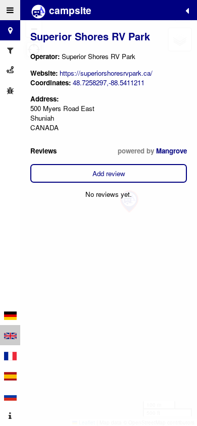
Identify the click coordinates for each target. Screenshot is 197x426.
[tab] (10, 10)
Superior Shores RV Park (90, 36)
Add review (108, 173)
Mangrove (171, 150)
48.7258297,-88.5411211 (108, 82)
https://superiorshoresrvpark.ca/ (106, 73)
